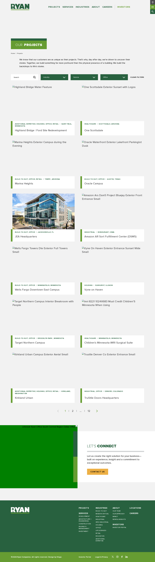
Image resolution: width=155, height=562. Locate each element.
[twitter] (113, 557)
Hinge (59, 557)
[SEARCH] (152, 11)
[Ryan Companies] (20, 7)
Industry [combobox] (46, 77)
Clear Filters (137, 77)
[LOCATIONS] (152, 2)
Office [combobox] (105, 77)
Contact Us (97, 472)
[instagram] (117, 557)
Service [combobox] (76, 77)
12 (89, 411)
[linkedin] (126, 557)
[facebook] (122, 557)
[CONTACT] (152, 7)
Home (13, 53)
